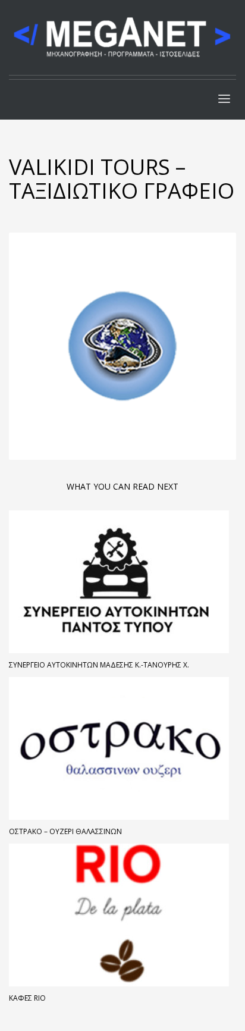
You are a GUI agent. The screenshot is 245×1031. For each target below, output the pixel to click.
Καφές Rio (27, 998)
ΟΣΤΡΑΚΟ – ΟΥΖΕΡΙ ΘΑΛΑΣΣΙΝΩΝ (65, 831)
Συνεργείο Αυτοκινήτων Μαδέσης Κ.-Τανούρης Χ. (99, 665)
